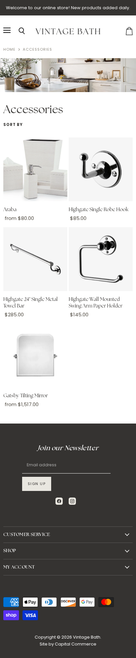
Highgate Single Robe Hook (98, 209)
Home (9, 49)
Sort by (13, 125)
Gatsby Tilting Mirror (25, 395)
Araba (10, 209)
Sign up (37, 483)
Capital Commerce (75, 644)
